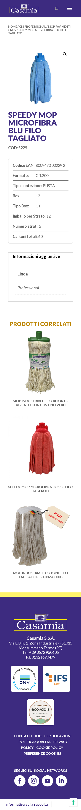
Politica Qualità (35, 742)
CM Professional (32, 26)
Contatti (23, 736)
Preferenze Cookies (42, 753)
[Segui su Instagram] (33, 780)
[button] (65, 54)
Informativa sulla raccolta (26, 804)
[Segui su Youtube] (47, 780)
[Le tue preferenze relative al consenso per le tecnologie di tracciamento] (73, 802)
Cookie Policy (49, 747)
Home (12, 26)
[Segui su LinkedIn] (61, 780)
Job (38, 736)
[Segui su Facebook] (19, 780)
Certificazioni (57, 736)
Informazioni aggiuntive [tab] (36, 256)
